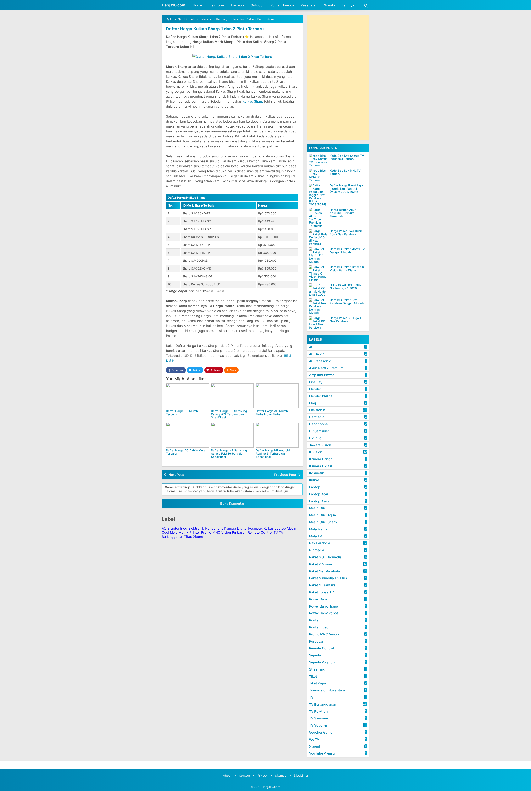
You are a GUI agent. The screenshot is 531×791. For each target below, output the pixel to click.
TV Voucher (318, 725)
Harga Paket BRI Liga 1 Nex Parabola (345, 319)
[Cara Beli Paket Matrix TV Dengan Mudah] (318, 255)
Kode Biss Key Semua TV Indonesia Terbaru (347, 157)
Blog (183, 528)
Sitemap (280, 775)
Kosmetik (255, 528)
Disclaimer (301, 775)
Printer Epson (320, 627)
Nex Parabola (319, 543)
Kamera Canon (320, 459)
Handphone (214, 528)
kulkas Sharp (253, 101)
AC (164, 528)
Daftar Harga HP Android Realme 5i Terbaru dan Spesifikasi (273, 453)
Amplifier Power (321, 375)
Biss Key (315, 382)
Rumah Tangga (282, 5)
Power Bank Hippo (323, 606)
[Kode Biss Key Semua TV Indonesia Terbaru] (318, 160)
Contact (244, 775)
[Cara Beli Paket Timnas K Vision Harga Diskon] (318, 273)
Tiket (188, 537)
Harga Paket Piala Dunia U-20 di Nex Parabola (348, 232)
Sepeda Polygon (322, 662)
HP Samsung (319, 431)
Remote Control (260, 532)
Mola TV (315, 536)
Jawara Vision (320, 445)
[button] (231, 370)
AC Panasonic (320, 361)
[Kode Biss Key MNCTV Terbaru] (318, 175)
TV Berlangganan (322, 704)
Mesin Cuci (318, 508)
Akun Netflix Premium (326, 368)
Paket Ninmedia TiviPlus (328, 578)
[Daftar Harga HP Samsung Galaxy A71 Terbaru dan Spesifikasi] (232, 395)
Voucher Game (320, 732)
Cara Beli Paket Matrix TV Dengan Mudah (347, 250)
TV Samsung (319, 718)
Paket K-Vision (320, 564)
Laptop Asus (319, 501)
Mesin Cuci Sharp (323, 522)
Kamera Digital (235, 528)
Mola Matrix (179, 532)
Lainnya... (349, 5)
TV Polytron (318, 711)
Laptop (280, 528)
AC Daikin (316, 354)
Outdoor (257, 5)
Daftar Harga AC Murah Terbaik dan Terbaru (272, 412)
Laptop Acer (318, 494)
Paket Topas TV (321, 592)
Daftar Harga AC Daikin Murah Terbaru (186, 451)
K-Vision (315, 452)
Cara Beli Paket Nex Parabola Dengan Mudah (347, 301)
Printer (195, 532)
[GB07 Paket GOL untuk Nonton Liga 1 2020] (318, 289)
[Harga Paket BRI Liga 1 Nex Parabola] (318, 322)
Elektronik (217, 5)
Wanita (329, 5)
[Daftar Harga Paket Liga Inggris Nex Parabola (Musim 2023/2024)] (318, 195)
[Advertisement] (338, 77)
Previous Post (285, 475)
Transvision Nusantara (327, 690)
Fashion (237, 5)
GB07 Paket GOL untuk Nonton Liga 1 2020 (345, 286)
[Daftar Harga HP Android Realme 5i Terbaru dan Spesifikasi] (277, 435)
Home (197, 5)
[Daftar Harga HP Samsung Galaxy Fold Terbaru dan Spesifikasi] (232, 435)
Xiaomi (198, 537)
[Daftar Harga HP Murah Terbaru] (187, 395)
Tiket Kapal (318, 683)
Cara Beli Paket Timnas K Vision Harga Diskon (347, 268)
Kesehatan (309, 5)
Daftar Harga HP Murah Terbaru (182, 412)
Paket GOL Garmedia (325, 557)
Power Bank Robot (323, 613)
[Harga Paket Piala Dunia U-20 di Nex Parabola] (318, 237)
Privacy (262, 775)
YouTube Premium (323, 753)
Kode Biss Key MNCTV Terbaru (345, 172)
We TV (314, 739)
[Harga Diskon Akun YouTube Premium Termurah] (318, 217)
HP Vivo (315, 438)
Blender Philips (320, 396)
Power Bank (318, 599)
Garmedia (316, 417)
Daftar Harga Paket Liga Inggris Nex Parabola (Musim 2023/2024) (346, 188)
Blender (173, 528)
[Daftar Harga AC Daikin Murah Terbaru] (187, 435)
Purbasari (239, 532)
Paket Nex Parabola (324, 571)
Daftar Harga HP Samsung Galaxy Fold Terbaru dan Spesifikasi (229, 453)
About (227, 775)
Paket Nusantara (322, 585)
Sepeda (315, 655)
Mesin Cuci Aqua (322, 515)
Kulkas (269, 528)
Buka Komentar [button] (232, 503)
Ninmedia (316, 550)
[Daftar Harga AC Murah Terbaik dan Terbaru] (277, 395)
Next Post (176, 475)
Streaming (317, 669)
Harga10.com (173, 5)
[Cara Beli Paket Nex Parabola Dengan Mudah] (318, 306)
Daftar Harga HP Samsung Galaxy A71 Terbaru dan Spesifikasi (229, 414)
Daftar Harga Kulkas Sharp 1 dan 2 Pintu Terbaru (215, 28)
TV (276, 532)
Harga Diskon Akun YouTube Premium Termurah (343, 213)
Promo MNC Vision (216, 532)
